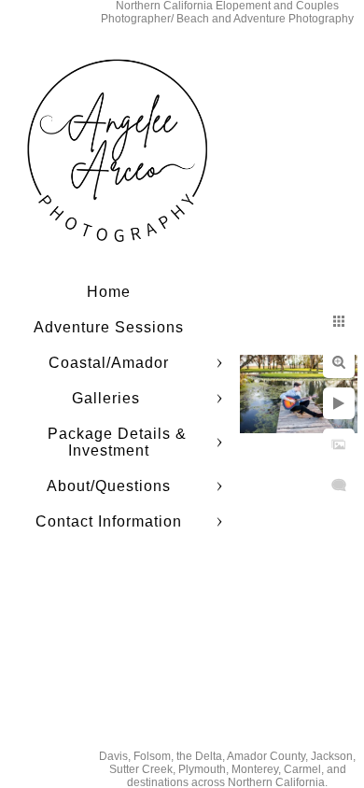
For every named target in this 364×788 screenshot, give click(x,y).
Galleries (108, 398)
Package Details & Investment (117, 442)
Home (109, 292)
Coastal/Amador (109, 363)
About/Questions (109, 486)
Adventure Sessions (109, 327)
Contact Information (108, 521)
